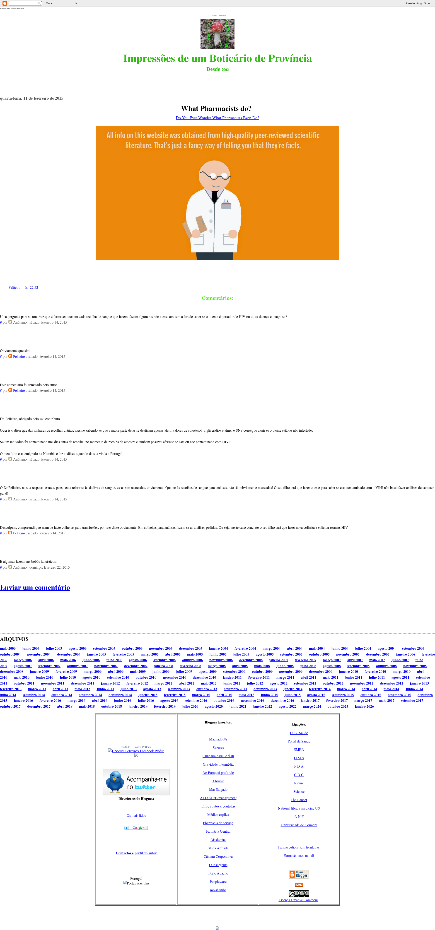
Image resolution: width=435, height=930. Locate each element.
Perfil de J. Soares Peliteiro (136, 747)
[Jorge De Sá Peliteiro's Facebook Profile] (136, 750)
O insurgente (218, 864)
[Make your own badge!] (136, 756)
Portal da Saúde (299, 741)
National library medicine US (299, 808)
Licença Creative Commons (298, 899)
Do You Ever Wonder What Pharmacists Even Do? (217, 117)
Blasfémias (218, 839)
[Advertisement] (217, 916)
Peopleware (218, 881)
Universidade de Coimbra (299, 824)
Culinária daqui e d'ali (218, 755)
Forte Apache (218, 873)
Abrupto (218, 781)
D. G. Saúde (299, 732)
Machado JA (218, 739)
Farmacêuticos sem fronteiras (298, 847)
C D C (299, 774)
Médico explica (218, 814)
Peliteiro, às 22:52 (23, 287)
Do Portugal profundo (218, 772)
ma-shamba (218, 889)
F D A (299, 766)
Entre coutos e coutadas (218, 806)
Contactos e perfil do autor (136, 853)
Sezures (218, 747)
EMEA (299, 749)
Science (298, 791)
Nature (299, 783)
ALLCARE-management (218, 797)
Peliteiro (19, 356)
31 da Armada (218, 848)
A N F (299, 816)
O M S (299, 757)
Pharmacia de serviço (218, 822)
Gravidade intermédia (218, 764)
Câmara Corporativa (218, 856)
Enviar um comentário (35, 587)
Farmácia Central (218, 831)
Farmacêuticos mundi (299, 855)
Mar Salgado (218, 789)
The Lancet (299, 799)
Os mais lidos (136, 815)
